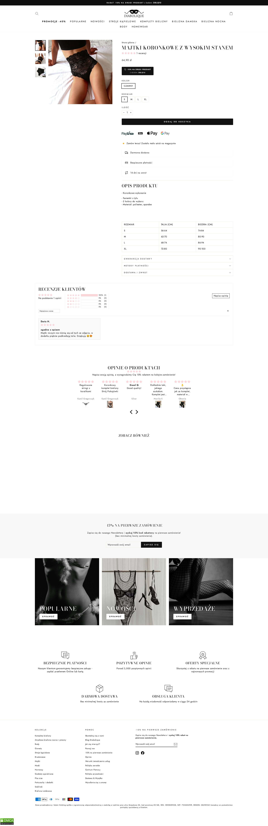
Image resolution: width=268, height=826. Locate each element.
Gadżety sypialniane (44, 773)
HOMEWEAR (140, 26)
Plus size (39, 778)
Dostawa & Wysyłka (94, 778)
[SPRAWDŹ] (67, 591)
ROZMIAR (127, 94)
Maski (37, 765)
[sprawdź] (201, 591)
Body (37, 744)
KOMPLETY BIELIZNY (154, 21)
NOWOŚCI (98, 21)
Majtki (37, 761)
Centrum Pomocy (92, 769)
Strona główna (128, 42)
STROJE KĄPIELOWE (122, 21)
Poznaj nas (90, 748)
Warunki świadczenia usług (97, 761)
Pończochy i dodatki (44, 782)
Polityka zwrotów (92, 765)
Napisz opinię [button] (221, 295)
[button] (129, 53)
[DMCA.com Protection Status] (7, 824)
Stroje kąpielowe (42, 752)
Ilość (125, 107)
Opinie (88, 757)
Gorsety (38, 748)
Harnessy (39, 769)
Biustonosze (40, 757)
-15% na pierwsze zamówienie (99, 752)
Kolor (126, 81)
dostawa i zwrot (136, 272)
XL (145, 99)
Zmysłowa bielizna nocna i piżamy (50, 739)
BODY (124, 26)
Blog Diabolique (92, 739)
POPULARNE (78, 21)
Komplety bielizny (43, 735)
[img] (69, 325)
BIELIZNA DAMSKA (184, 21)
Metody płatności (136, 265)
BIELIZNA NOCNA (214, 21)
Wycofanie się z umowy (96, 782)
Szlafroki (39, 786)
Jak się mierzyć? (92, 744)
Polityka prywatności (94, 773)
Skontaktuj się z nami (94, 735)
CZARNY (128, 86)
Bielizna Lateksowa (43, 791)
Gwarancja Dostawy (138, 258)
